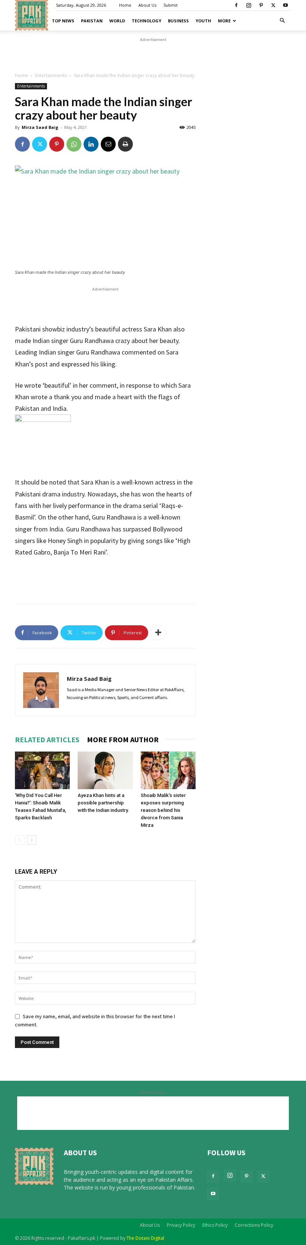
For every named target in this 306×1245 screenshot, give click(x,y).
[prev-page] (19, 840)
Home (125, 5)
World (117, 20)
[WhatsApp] (73, 144)
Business (178, 20)
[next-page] (31, 840)
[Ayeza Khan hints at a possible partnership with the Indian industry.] (105, 770)
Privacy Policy (181, 1225)
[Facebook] (236, 5)
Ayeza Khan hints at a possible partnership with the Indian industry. (103, 803)
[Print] (125, 144)
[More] (158, 632)
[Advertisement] (153, 91)
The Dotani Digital (145, 1238)
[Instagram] (248, 5)
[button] (282, 20)
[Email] (108, 144)
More (224, 20)
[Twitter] (273, 5)
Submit (170, 5)
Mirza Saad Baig (89, 678)
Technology (146, 20)
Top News (63, 20)
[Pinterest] (260, 5)
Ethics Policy (215, 1225)
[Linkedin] (91, 144)
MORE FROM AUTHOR (123, 739)
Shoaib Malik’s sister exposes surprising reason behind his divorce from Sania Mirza (163, 810)
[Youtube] (285, 5)
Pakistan (92, 20)
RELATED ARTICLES (47, 739)
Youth (203, 20)
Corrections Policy (254, 1225)
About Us (147, 5)
